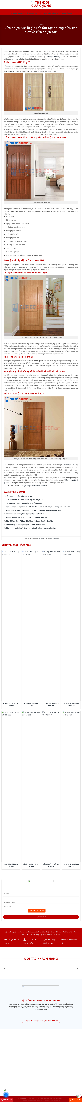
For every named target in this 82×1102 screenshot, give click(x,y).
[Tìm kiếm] (79, 4)
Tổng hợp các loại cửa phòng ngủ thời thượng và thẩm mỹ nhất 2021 (33, 510)
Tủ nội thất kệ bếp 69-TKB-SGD (71, 704)
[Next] (77, 968)
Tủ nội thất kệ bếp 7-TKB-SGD (51, 704)
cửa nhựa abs (54, 538)
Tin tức (41, 24)
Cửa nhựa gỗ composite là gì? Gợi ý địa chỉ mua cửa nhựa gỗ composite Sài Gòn (38, 507)
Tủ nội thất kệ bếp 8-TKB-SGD (30, 704)
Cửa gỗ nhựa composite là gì (33, 485)
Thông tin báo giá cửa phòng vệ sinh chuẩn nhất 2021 (27, 517)
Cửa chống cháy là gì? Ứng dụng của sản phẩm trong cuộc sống (31, 528)
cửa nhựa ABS (69, 465)
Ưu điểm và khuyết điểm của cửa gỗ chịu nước (24, 503)
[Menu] (3, 4)
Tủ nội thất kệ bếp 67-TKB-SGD (31, 865)
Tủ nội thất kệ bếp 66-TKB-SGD (51, 865)
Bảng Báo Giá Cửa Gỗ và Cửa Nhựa (20, 496)
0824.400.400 (7, 1100)
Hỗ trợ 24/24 (75, 1100)
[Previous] (5, 968)
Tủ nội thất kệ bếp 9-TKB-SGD (10, 704)
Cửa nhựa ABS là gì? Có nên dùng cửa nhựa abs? (25, 500)
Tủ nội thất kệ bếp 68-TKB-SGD (11, 865)
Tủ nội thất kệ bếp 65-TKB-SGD (71, 865)
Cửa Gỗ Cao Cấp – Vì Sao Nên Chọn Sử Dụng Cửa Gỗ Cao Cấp (29, 521)
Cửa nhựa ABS (9, 66)
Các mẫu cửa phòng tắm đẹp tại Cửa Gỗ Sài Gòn (25, 514)
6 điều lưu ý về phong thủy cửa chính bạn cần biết (26, 524)
